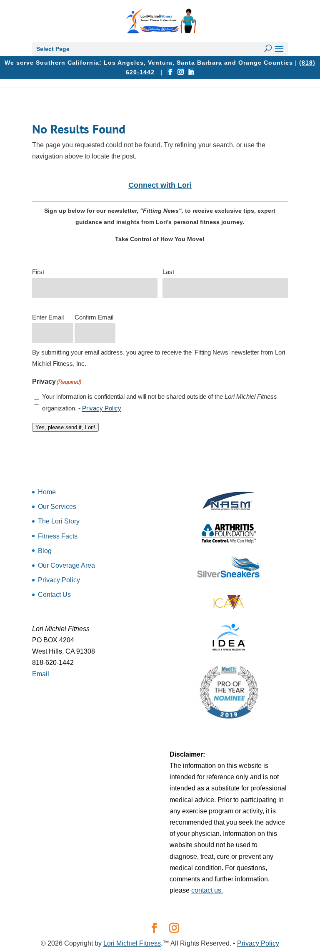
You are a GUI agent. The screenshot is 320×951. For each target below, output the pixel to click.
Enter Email (48, 317)
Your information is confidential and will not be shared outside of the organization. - (159, 402)
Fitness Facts (58, 536)
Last (168, 271)
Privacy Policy (101, 408)
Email (40, 673)
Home (47, 492)
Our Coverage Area (66, 565)
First (38, 271)
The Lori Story (59, 521)
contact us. (207, 890)
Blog (45, 550)
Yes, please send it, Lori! (65, 427)
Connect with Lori (160, 185)
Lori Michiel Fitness (132, 943)
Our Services (57, 506)
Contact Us (54, 594)
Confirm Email (94, 317)
